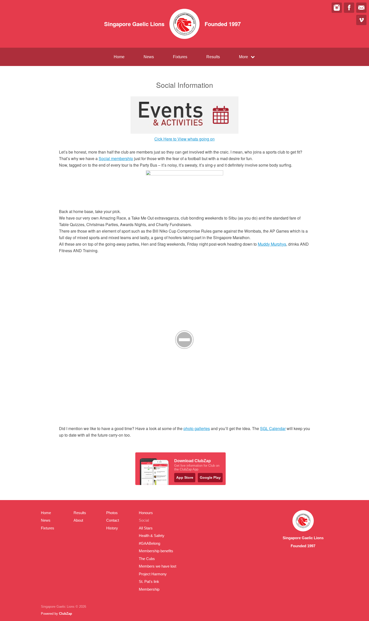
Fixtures (180, 57)
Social (144, 520)
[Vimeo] (361, 20)
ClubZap (65, 613)
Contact (112, 520)
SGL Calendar (273, 428)
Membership (149, 589)
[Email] (361, 8)
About (78, 520)
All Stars (146, 528)
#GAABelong (149, 543)
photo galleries (196, 428)
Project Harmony (153, 574)
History (112, 528)
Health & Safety (151, 535)
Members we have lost (157, 566)
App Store (184, 477)
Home (119, 57)
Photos (112, 513)
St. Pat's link (149, 581)
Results (213, 57)
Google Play (210, 477)
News (149, 57)
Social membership (116, 158)
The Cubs (147, 559)
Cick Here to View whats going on (184, 139)
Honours (146, 513)
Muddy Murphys (272, 244)
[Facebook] (349, 8)
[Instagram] (337, 8)
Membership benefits (156, 551)
